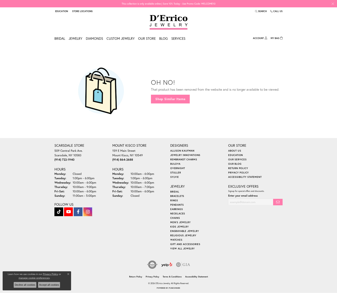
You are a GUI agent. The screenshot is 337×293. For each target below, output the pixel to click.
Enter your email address (243, 195)
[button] (61, 11)
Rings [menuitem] (174, 200)
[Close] (333, 4)
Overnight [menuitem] (177, 168)
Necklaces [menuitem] (177, 213)
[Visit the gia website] (183, 264)
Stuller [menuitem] (175, 172)
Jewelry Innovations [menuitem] (185, 155)
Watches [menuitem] (176, 239)
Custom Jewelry (121, 38)
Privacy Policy (238, 172)
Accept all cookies (49, 284)
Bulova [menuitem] (175, 163)
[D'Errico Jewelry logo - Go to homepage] (168, 22)
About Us (234, 150)
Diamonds (94, 38)
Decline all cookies (25, 284)
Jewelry (75, 38)
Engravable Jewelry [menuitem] (184, 231)
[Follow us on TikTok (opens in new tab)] (58, 211)
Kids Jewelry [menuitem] (179, 226)
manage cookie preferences (34, 278)
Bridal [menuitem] (174, 191)
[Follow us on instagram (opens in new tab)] (87, 211)
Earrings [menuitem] (176, 209)
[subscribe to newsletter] (278, 202)
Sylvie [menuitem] (174, 177)
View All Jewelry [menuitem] (182, 248)
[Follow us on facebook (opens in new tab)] (78, 211)
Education (235, 155)
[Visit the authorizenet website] (152, 264)
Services (178, 38)
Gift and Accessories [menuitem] (185, 244)
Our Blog (234, 163)
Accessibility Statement (245, 177)
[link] (82, 11)
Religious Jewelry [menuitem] (183, 235)
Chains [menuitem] (175, 217)
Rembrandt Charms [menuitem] (183, 159)
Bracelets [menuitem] (177, 196)
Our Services (237, 159)
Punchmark (174, 288)
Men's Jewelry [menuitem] (180, 222)
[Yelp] (167, 264)
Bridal (59, 38)
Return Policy (238, 168)
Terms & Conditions (172, 276)
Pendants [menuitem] (177, 204)
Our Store (147, 38)
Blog (163, 38)
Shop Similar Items (170, 99)
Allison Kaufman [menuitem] (182, 150)
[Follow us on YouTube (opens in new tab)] (68, 211)
